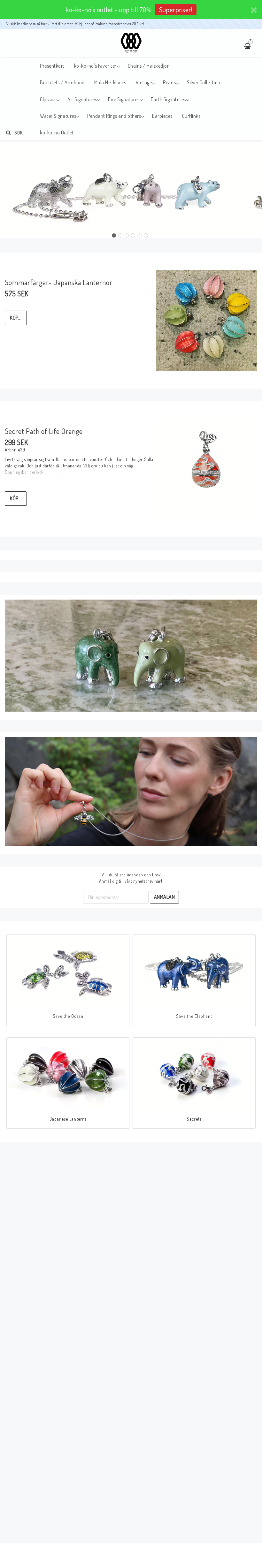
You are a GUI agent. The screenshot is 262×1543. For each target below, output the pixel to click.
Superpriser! (175, 9)
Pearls (169, 82)
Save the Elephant (194, 1016)
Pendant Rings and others (114, 116)
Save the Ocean (68, 1016)
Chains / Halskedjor (148, 66)
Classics (48, 99)
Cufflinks (191, 116)
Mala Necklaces (110, 82)
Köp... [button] (15, 317)
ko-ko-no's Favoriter (95, 66)
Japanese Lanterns (68, 1118)
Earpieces (162, 116)
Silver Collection (203, 82)
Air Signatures (82, 99)
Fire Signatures (124, 99)
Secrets (194, 1118)
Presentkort (52, 66)
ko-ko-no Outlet (57, 132)
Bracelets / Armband (62, 82)
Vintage (144, 82)
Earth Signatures (168, 99)
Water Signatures (58, 116)
